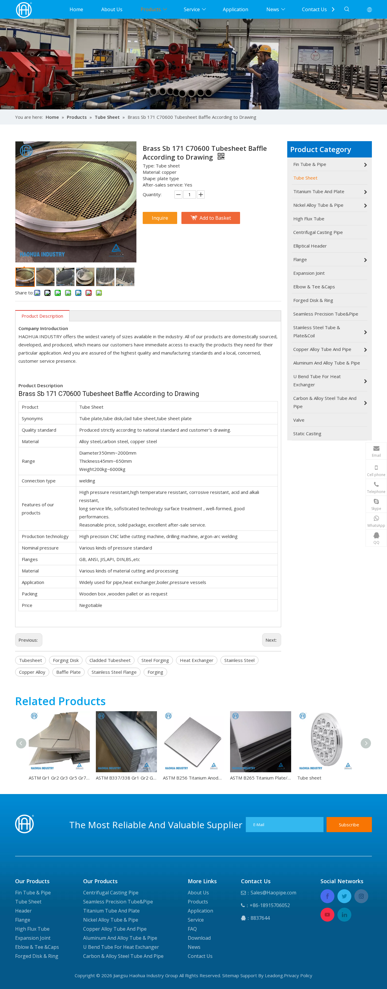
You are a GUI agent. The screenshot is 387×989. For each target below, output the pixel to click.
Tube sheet (309, 778)
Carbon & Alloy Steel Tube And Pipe (123, 956)
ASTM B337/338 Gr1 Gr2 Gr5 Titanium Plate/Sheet (126, 778)
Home (76, 9)
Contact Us (314, 9)
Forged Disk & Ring (36, 956)
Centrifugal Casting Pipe (110, 892)
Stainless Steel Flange (114, 672)
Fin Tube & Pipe (33, 892)
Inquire (160, 218)
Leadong (274, 975)
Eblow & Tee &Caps (37, 947)
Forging (155, 672)
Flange (22, 919)
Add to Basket (215, 218)
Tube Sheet (28, 901)
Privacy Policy (298, 975)
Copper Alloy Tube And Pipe (115, 929)
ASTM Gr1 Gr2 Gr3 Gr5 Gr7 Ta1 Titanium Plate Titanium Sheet (59, 778)
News (272, 9)
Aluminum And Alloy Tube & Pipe (120, 938)
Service (192, 9)
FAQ (192, 929)
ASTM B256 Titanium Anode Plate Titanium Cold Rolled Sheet (193, 778)
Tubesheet (30, 660)
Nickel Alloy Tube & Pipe (110, 919)
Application (235, 9)
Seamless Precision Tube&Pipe (118, 901)
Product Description (42, 316)
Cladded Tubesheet (110, 660)
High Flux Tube (32, 929)
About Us (111, 9)
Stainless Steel (239, 660)
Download (199, 938)
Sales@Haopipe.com (273, 892)
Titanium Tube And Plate (111, 910)
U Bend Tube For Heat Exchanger (121, 947)
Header (23, 910)
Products (151, 9)
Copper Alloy (32, 672)
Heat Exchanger (196, 660)
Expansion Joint (32, 938)
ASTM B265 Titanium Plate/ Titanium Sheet (260, 778)
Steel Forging (155, 660)
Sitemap (230, 975)
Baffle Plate (68, 672)
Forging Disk (66, 660)
